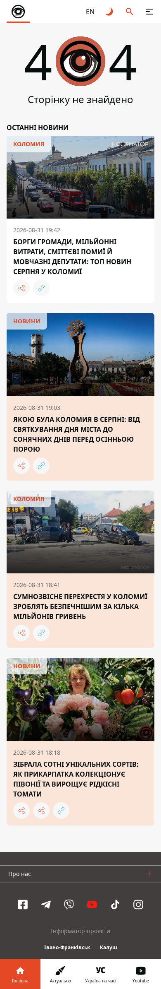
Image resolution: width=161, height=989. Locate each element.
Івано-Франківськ (67, 947)
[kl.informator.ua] (18, 11)
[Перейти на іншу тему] (110, 12)
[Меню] (149, 12)
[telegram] (46, 905)
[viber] (69, 905)
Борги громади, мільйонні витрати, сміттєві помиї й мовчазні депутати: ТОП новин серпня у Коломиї (72, 256)
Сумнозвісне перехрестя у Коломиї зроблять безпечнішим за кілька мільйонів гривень (80, 606)
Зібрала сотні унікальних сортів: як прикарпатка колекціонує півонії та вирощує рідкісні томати (76, 779)
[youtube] (92, 905)
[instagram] (138, 905)
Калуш (108, 947)
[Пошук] (130, 12)
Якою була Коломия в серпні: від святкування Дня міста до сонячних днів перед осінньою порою (76, 434)
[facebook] (23, 905)
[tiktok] (115, 905)
